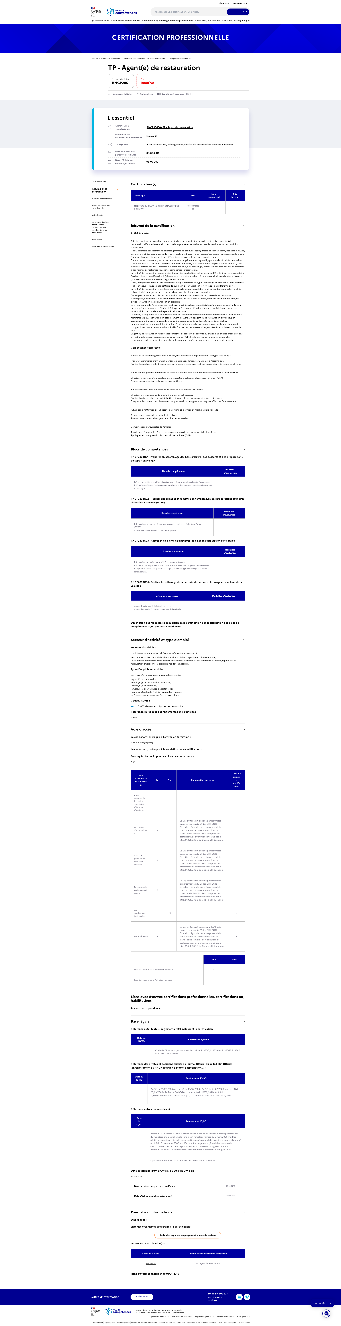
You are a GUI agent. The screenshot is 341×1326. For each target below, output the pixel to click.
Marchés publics (123, 1322)
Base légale (140, 1021)
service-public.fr (224, 1317)
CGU (220, 1322)
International (240, 3)
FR (187, 94)
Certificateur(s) (143, 184)
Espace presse (110, 1322)
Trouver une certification (110, 58)
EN (191, 94)
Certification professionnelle (125, 20)
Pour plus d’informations (151, 1212)
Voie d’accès (141, 729)
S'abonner (142, 1296)
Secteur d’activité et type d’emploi (160, 639)
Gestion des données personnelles (144, 1322)
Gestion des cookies (167, 1322)
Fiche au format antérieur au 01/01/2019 (155, 1274)
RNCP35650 (151, 1263)
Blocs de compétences (149, 449)
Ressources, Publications (207, 20)
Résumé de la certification (153, 225)
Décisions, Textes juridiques (236, 20)
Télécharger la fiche (121, 94)
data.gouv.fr (242, 1317)
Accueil (95, 58)
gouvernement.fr (158, 1317)
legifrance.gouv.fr (203, 1317)
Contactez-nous (244, 1322)
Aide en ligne (146, 94)
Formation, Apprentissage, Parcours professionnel (167, 20)
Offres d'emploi (97, 1322)
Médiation (223, 3)
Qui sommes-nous (100, 20)
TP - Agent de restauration (170, 127)
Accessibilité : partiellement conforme (201, 1322)
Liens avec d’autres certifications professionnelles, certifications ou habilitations (187, 998)
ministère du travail (181, 1317)
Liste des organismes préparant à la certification (188, 1235)
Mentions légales (230, 1322)
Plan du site (180, 1322)
